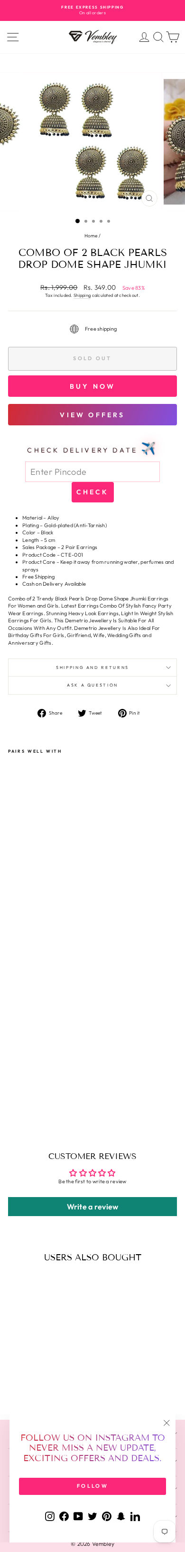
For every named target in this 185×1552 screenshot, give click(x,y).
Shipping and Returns (92, 667)
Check (92, 492)
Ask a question (92, 685)
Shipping (82, 295)
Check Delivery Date (92, 448)
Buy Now (92, 386)
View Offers (92, 415)
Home (91, 236)
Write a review (93, 1206)
